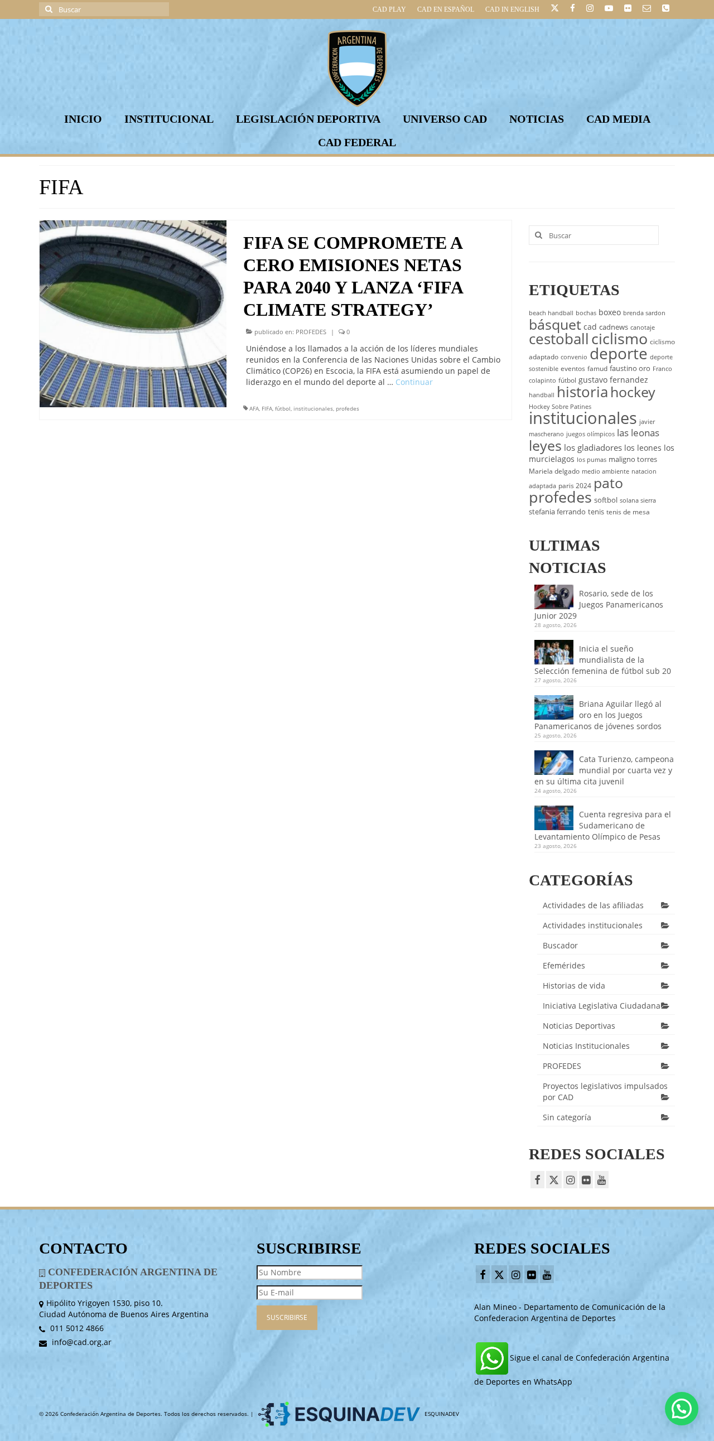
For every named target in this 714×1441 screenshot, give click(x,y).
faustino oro (630, 368)
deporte (619, 353)
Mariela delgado (554, 471)
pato (608, 482)
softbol (605, 500)
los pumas (591, 460)
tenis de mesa (628, 512)
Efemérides (564, 965)
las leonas (638, 432)
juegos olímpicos (590, 434)
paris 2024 (574, 485)
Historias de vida (574, 985)
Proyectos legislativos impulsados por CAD (605, 1091)
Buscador (560, 945)
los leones (643, 447)
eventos (573, 368)
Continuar (414, 382)
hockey (632, 391)
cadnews (613, 327)
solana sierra (638, 500)
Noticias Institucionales (586, 1045)
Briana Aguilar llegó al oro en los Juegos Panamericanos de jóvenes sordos (598, 714)
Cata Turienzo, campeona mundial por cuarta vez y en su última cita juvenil (604, 770)
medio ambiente (605, 471)
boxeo (610, 312)
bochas (586, 313)
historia (582, 392)
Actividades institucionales (593, 925)
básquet (555, 324)
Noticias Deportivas (579, 1025)
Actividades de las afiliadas (593, 905)
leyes (545, 445)
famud (597, 368)
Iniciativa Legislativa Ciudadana (601, 1005)
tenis (596, 512)
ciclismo (619, 339)
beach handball (551, 313)
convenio (574, 357)
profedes (347, 408)
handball (541, 395)
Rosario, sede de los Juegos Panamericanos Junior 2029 (598, 604)
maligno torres (633, 459)
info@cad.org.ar (81, 1342)
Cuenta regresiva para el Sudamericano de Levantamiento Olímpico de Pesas (602, 825)
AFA (254, 408)
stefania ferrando (557, 512)
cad (590, 326)
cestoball (559, 339)
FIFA (267, 408)
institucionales (313, 408)
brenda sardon (644, 313)
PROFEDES (311, 331)
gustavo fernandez (613, 379)
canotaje (642, 327)
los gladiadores (593, 447)
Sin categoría (567, 1117)
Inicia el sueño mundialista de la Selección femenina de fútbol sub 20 (602, 659)
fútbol (283, 408)
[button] (681, 1408)
